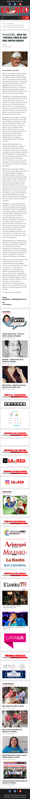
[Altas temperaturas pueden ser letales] (15, 695)
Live (27, 18)
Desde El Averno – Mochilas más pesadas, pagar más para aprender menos (14, 386)
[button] (2, 17)
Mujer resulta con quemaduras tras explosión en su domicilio (12, 730)
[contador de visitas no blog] (15, 404)
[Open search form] (19, 17)
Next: (7, 303)
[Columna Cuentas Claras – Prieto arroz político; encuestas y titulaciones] (15, 323)
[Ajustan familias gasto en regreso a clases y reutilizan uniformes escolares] (15, 744)
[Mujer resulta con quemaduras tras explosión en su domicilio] (15, 718)
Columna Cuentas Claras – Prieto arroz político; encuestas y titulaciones (13, 335)
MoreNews (15, 797)
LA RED (4, 44)
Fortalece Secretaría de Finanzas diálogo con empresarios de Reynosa (14, 782)
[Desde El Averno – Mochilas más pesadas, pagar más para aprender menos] (15, 374)
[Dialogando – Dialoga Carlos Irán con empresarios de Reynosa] (15, 348)
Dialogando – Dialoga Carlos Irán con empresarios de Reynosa (12, 360)
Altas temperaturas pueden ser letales (13, 706)
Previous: (14, 298)
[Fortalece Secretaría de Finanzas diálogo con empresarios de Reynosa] (15, 770)
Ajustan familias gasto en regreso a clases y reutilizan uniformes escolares (14, 756)
